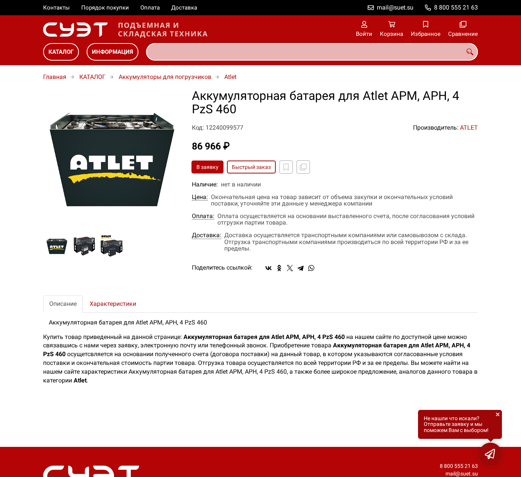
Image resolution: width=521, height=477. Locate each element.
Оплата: (203, 216)
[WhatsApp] (311, 268)
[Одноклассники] (279, 268)
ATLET (469, 127)
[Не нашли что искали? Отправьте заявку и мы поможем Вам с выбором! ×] (490, 454)
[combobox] (312, 52)
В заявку (207, 167)
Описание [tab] (63, 303)
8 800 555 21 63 (456, 7)
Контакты (56, 7)
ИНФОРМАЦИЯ (112, 51)
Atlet (230, 76)
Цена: (200, 197)
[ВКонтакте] (268, 268)
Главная (54, 76)
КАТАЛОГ (61, 51)
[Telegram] (300, 268)
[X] (289, 268)
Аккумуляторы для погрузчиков (165, 76)
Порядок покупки (105, 7)
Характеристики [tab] (113, 303)
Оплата (150, 7)
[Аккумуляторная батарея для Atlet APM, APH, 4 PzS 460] (111, 157)
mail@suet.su (395, 7)
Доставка (184, 7)
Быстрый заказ (251, 167)
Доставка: (206, 235)
